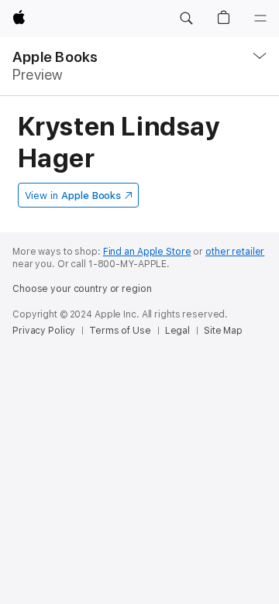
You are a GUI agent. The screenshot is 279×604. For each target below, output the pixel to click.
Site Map (223, 330)
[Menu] (260, 18)
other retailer (234, 251)
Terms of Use (120, 330)
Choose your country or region (82, 288)
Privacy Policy (43, 330)
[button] (186, 18)
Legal (177, 330)
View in (73, 195)
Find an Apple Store (147, 251)
